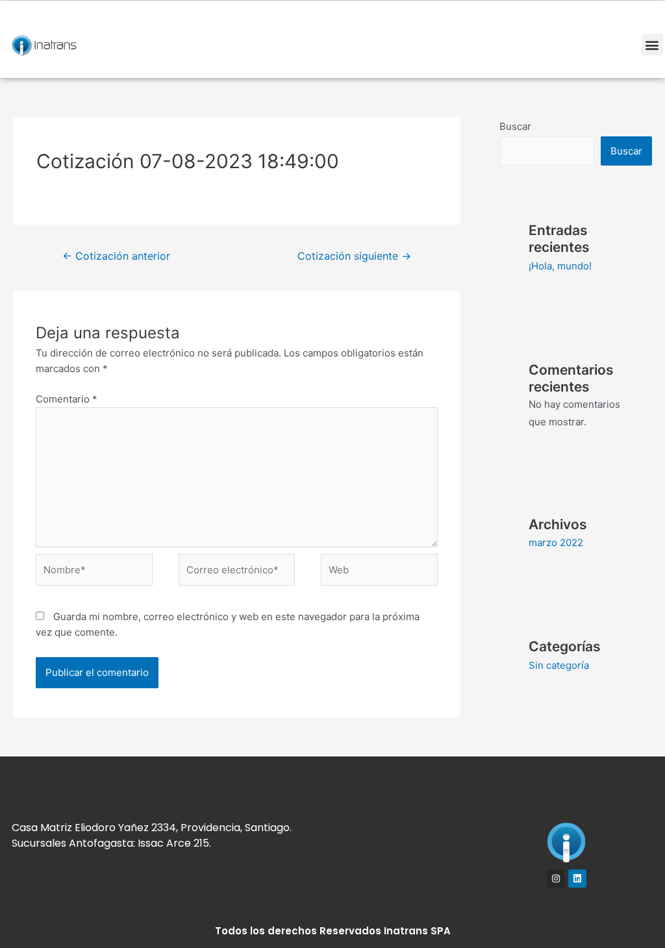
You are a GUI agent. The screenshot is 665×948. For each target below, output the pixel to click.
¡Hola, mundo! (560, 266)
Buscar (515, 126)
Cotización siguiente (354, 256)
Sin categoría (559, 665)
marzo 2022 (556, 542)
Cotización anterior (116, 256)
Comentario (66, 399)
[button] (652, 44)
